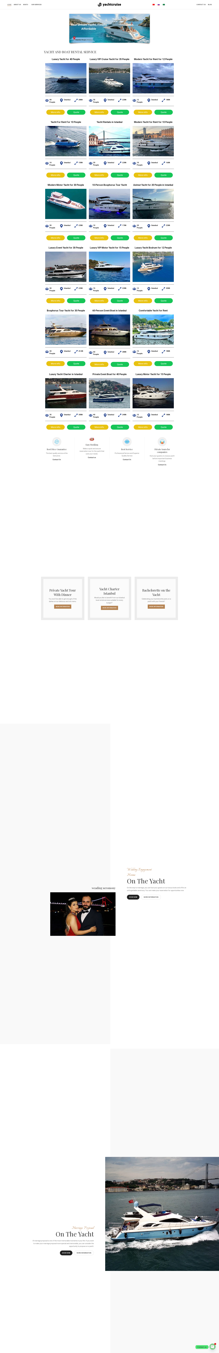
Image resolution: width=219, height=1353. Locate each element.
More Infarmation (84, 1253)
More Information (151, 897)
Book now (133, 897)
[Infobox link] (57, 449)
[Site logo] (109, 4)
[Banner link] (62, 598)
